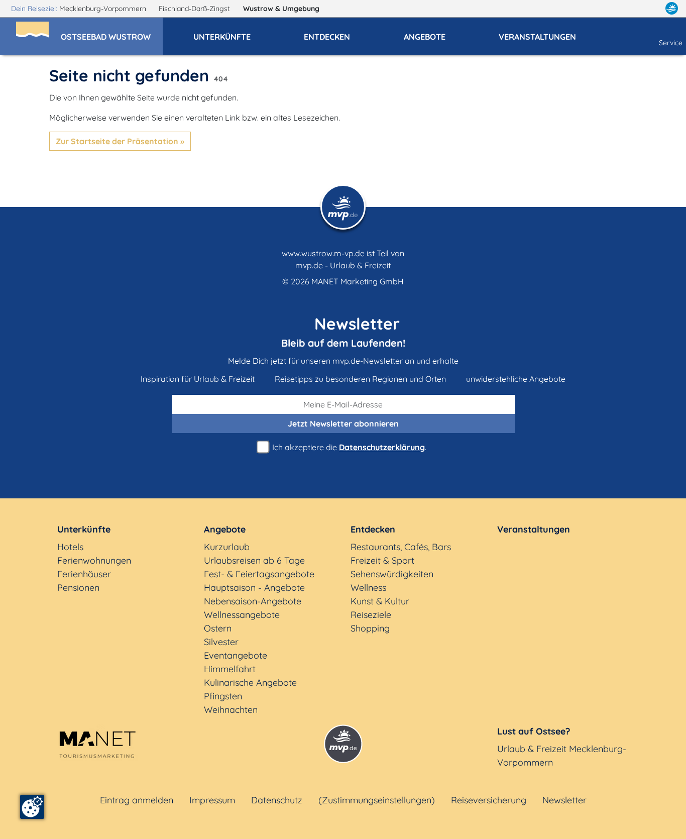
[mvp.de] (671, 8)
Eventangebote (235, 655)
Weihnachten (231, 709)
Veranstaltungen (533, 529)
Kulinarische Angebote (250, 682)
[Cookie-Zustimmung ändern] (32, 807)
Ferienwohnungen (94, 560)
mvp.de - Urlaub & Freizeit (343, 265)
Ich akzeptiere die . (348, 447)
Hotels (70, 547)
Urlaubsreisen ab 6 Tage (254, 560)
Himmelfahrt (230, 669)
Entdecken (373, 529)
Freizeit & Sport (382, 560)
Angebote (225, 529)
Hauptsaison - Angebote (254, 587)
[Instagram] (650, 8)
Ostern (218, 628)
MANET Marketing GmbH (357, 281)
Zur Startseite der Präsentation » (120, 141)
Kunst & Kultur (380, 601)
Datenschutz (276, 800)
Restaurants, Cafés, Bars (401, 547)
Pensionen (78, 587)
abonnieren (343, 423)
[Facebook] (628, 8)
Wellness (368, 587)
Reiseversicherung (488, 800)
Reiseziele (371, 614)
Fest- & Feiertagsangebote (259, 574)
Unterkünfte (83, 529)
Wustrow (281, 8)
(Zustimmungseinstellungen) (376, 800)
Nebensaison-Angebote (252, 601)
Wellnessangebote (242, 614)
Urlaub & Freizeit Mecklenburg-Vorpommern (561, 755)
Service (670, 42)
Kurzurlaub (227, 547)
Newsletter (564, 800)
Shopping (370, 628)
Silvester (221, 642)
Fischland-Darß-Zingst (195, 8)
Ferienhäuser (84, 574)
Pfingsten (223, 696)
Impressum (212, 800)
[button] (112, 32)
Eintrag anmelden (136, 800)
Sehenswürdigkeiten (392, 574)
